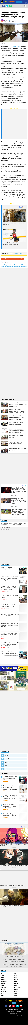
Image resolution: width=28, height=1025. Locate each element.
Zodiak (15, 995)
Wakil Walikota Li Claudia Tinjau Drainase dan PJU (10, 615)
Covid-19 (7, 762)
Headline (21, 258)
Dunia (15, 981)
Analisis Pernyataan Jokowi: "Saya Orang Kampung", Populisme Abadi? (14, 965)
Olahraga (3, 991)
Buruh (15, 977)
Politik (6, 755)
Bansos (3, 975)
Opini (15, 991)
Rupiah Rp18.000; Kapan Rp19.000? (14, 956)
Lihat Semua (14, 661)
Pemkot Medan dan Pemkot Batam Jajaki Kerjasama (8, 605)
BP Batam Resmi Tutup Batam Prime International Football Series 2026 (9, 634)
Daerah (15, 258)
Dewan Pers (4, 981)
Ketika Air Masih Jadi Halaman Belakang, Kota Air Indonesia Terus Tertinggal (14, 960)
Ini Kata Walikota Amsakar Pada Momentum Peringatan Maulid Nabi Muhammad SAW (10, 625)
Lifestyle (3, 989)
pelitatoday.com (14, 46)
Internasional (18, 987)
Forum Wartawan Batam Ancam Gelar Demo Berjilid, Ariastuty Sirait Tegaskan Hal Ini (9, 578)
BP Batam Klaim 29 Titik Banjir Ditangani (9, 596)
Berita (15, 975)
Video (6, 765)
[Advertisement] (14, 124)
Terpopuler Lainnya (14, 822)
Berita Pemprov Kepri (7, 258)
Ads (14, 1003)
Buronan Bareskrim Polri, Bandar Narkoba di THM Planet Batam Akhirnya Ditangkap (10, 587)
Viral (6, 769)
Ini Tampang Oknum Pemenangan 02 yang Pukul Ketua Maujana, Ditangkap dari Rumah (14, 265)
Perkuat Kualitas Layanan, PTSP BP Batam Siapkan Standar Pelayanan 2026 (10, 644)
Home (2, 9)
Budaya (2, 977)
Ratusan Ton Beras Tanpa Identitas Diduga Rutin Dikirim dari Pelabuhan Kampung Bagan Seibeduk (10, 653)
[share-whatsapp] (10, 6)
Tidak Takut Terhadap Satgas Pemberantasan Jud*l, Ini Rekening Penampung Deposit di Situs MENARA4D (9, 806)
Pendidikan (7, 758)
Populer (19, 2)
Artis (2, 973)
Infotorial (3, 987)
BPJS (15, 973)
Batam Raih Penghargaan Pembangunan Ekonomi (8, 568)
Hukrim (3, 985)
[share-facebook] (3, 6)
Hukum (15, 985)
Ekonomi (3, 983)
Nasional (16, 989)
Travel (16, 993)
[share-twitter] (6, 6)
